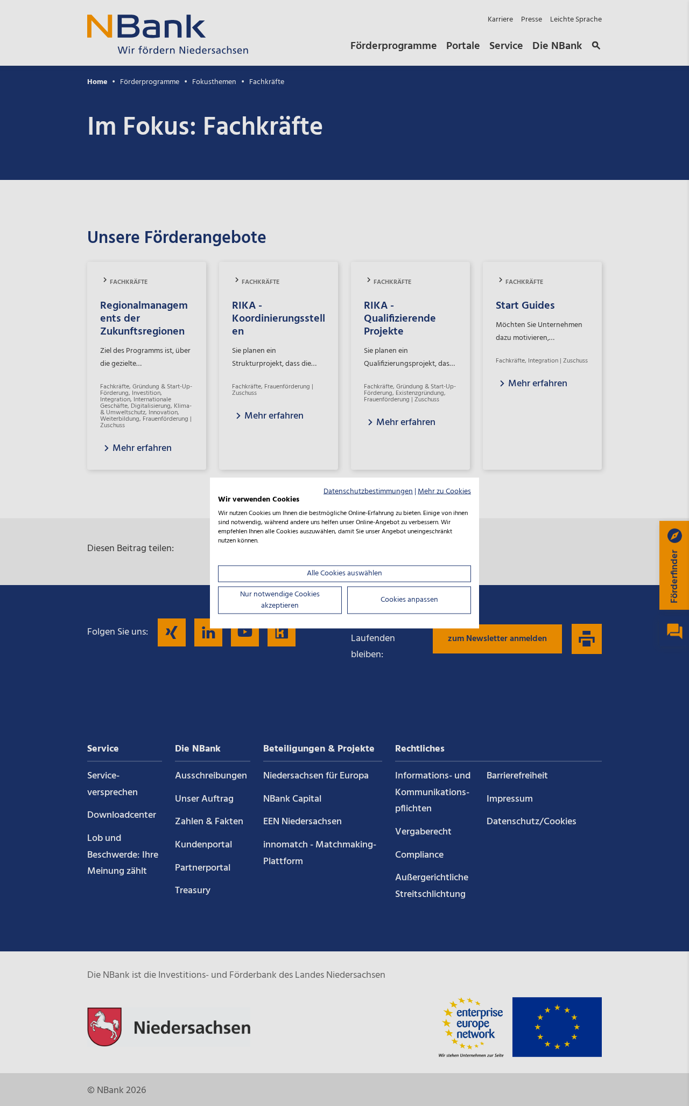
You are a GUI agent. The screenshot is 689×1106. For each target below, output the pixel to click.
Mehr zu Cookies (444, 491)
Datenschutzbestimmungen (368, 491)
